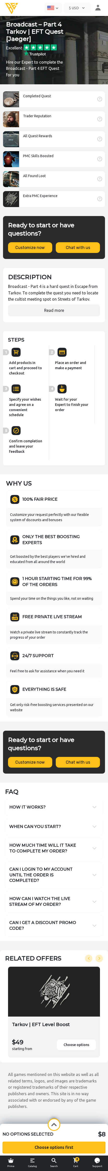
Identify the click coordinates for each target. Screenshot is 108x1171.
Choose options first (54, 1147)
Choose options (76, 1045)
